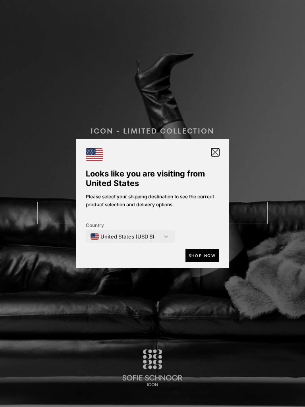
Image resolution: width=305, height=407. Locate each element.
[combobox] (122, 236)
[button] (215, 152)
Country (95, 225)
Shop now (202, 255)
